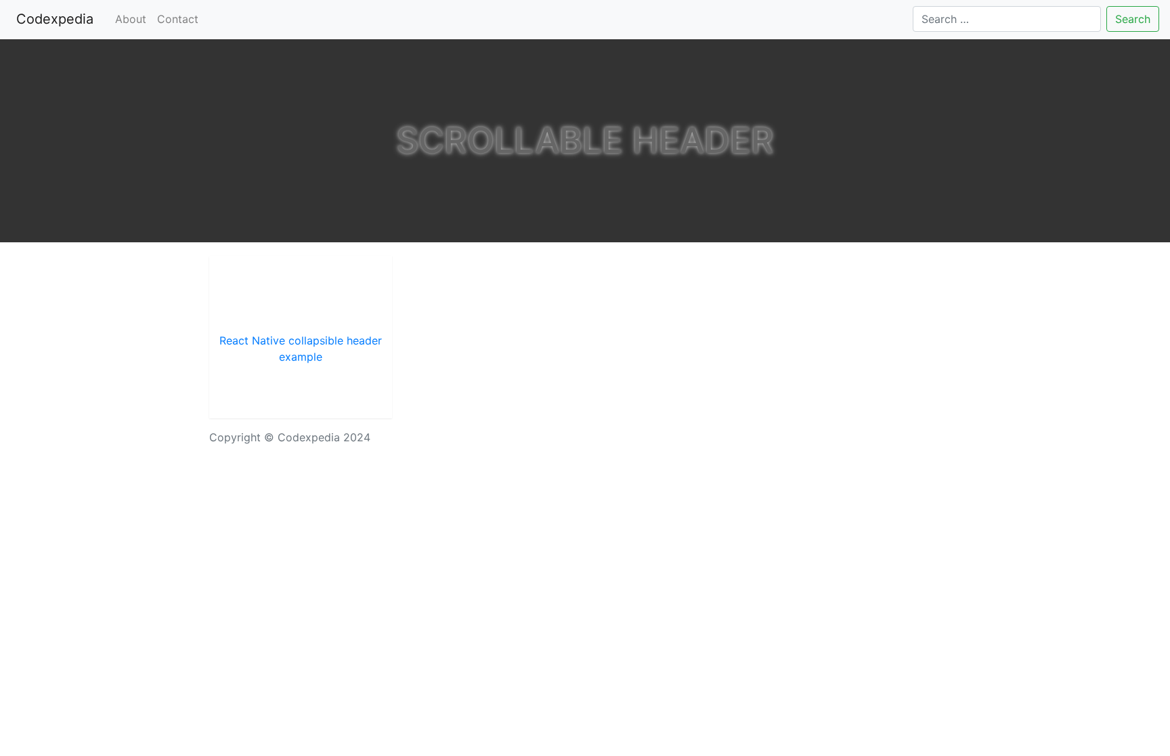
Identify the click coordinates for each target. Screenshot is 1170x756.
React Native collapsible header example (300, 348)
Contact (177, 19)
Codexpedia (57, 19)
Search (1132, 19)
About (130, 19)
